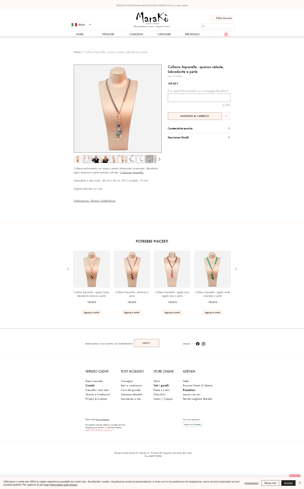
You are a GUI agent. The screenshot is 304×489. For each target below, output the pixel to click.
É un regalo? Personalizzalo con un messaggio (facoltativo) (198, 90)
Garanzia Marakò (131, 394)
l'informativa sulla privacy (63, 484)
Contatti (90, 385)
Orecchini (159, 394)
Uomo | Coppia (163, 398)
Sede (186, 381)
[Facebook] (197, 343)
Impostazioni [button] (252, 483)
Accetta (288, 483)
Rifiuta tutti (270, 483)
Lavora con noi (191, 394)
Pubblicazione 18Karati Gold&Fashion (94, 201)
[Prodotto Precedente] (68, 269)
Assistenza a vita (131, 398)
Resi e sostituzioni (131, 385)
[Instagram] (203, 343)
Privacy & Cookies (96, 398)
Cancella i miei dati (97, 390)
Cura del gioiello (131, 390)
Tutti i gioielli (161, 385)
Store (157, 381)
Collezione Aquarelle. (132, 172)
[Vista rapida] (91, 269)
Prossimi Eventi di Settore (198, 385)
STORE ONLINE (164, 371)
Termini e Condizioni (98, 394)
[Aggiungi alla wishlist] (226, 116)
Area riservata (94, 381)
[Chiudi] (300, 483)
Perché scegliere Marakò (197, 398)
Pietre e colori (162, 390)
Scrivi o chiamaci (102, 419)
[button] (226, 33)
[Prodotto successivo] (236, 269)
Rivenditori (189, 390)
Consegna (127, 381)
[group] (152, 282)
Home (77, 52)
